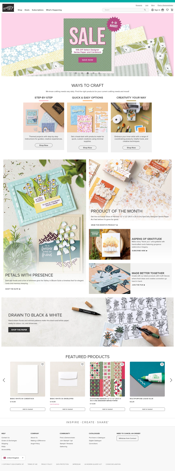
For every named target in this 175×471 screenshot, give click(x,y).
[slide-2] (93, 72)
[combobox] (125, 10)
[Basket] (172, 9)
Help (3, 433)
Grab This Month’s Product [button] (103, 224)
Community (65, 433)
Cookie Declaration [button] (113, 464)
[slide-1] (88, 72)
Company (35, 433)
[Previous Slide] (4, 383)
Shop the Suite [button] (11, 288)
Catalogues (94, 433)
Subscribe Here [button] (138, 250)
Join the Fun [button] (137, 284)
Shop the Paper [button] (19, 329)
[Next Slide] (171, 383)
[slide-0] (82, 72)
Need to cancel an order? (128, 433)
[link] (167, 9)
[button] (162, 9)
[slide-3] (99, 72)
